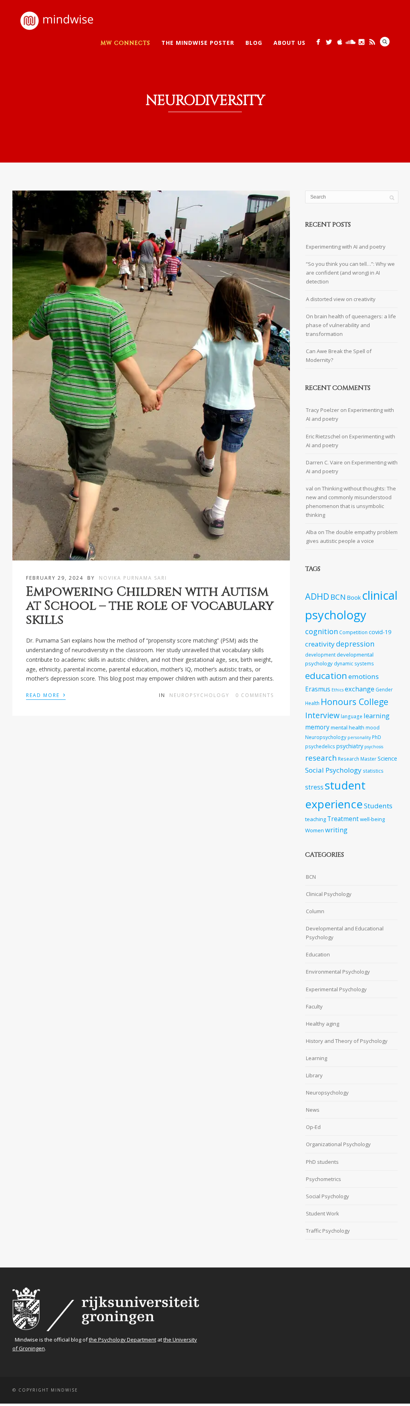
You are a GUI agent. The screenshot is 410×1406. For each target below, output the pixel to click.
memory (317, 727)
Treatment (343, 819)
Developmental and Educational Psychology (345, 933)
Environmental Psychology (338, 971)
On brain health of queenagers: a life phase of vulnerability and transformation (351, 325)
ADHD (317, 596)
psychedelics (320, 746)
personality (359, 737)
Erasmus (317, 689)
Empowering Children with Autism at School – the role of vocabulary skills (150, 606)
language (351, 716)
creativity (320, 644)
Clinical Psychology (329, 894)
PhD (376, 737)
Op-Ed (313, 1127)
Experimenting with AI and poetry (346, 246)
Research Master (357, 758)
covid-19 (380, 632)
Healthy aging (322, 1023)
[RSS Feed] (372, 42)
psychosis (373, 746)
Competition (353, 632)
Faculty (314, 1006)
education (326, 675)
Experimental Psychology (336, 989)
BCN (338, 597)
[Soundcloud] (351, 42)
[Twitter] (329, 42)
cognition (321, 631)
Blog (253, 42)
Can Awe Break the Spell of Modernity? (339, 355)
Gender (384, 689)
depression (355, 644)
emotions (363, 676)
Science (387, 758)
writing (336, 829)
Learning (316, 1058)
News (313, 1109)
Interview (322, 715)
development (320, 654)
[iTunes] (340, 42)
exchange (359, 688)
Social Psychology (333, 770)
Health (312, 703)
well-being (372, 819)
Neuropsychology (199, 695)
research (321, 758)
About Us (289, 42)
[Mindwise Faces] (361, 42)
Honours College (354, 701)
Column (315, 911)
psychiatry (349, 746)
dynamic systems (354, 663)
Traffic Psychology (328, 1230)
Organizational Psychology (338, 1144)
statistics (373, 770)
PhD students (322, 1161)
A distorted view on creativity (341, 299)
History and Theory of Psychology (347, 1040)
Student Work (322, 1213)
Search (385, 41)
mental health (347, 727)
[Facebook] (318, 42)
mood (373, 727)
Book (354, 597)
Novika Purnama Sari (133, 577)
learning (377, 715)
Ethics (338, 690)
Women (314, 830)
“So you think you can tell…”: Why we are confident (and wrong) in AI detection (350, 272)
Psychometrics (323, 1179)
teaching (315, 819)
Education (318, 954)
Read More (46, 694)
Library (314, 1075)
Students (378, 805)
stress (314, 787)
